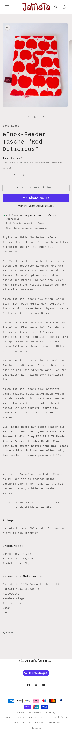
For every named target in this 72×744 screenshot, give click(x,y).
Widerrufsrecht (27, 717)
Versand (24, 163)
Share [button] (10, 632)
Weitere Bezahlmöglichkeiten (36, 206)
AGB (16, 723)
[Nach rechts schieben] (44, 117)
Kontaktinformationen (48, 723)
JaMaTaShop (34, 713)
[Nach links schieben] (28, 117)
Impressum (38, 728)
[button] (7, 7)
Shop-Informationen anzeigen (26, 228)
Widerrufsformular (36, 661)
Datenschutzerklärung (54, 717)
